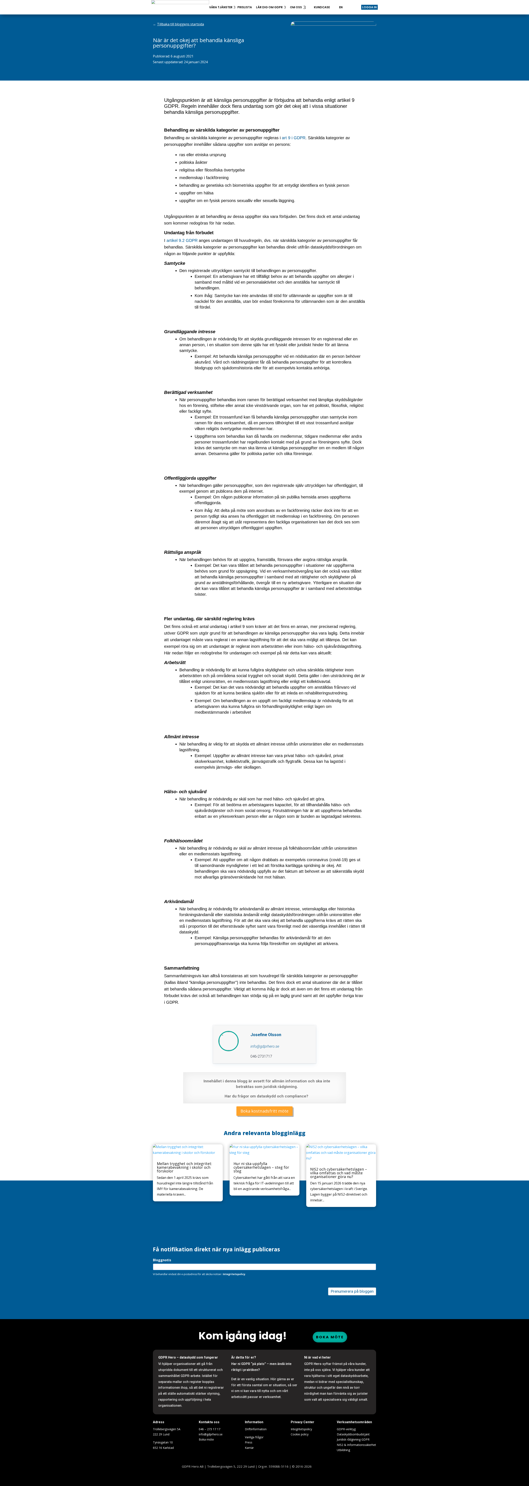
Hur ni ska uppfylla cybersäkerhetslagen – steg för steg (261, 1167)
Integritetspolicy (301, 1429)
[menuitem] (180, 7)
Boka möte (330, 1337)
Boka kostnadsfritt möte (264, 1111)
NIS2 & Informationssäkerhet (356, 1445)
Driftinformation (256, 1429)
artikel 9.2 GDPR (182, 240)
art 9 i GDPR (293, 138)
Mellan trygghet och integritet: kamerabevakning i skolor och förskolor (184, 1167)
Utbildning (343, 1450)
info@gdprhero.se (211, 1434)
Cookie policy (300, 1434)
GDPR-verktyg (346, 1429)
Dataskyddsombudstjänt (353, 1434)
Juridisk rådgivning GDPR (353, 1439)
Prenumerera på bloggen (352, 1291)
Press (248, 1442)
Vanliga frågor (254, 1437)
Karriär (249, 1448)
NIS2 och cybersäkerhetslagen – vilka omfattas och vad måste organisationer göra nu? (338, 1173)
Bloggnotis (162, 1260)
